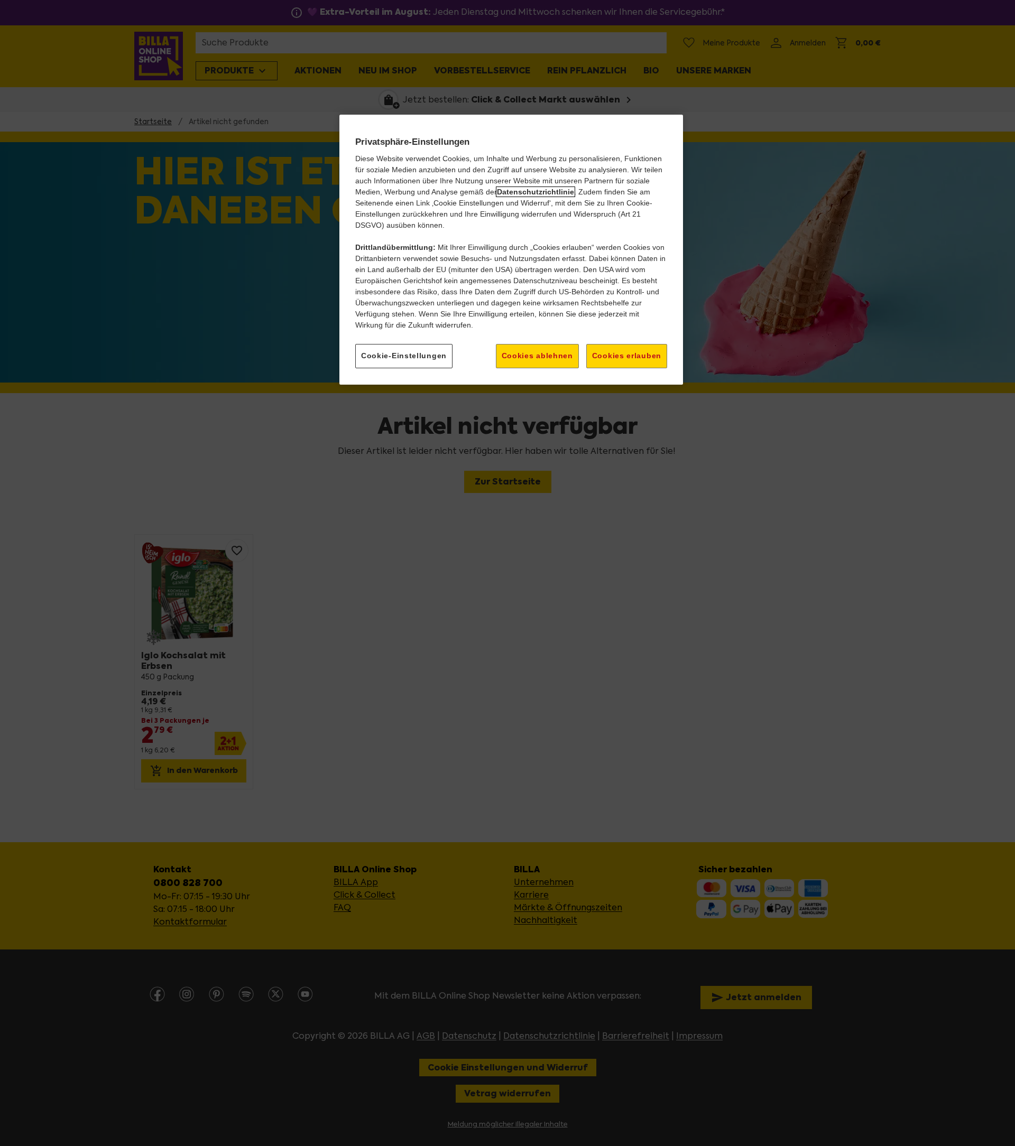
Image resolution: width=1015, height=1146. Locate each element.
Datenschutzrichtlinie (535, 192)
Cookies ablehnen (537, 355)
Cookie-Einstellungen (404, 355)
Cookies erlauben (626, 355)
